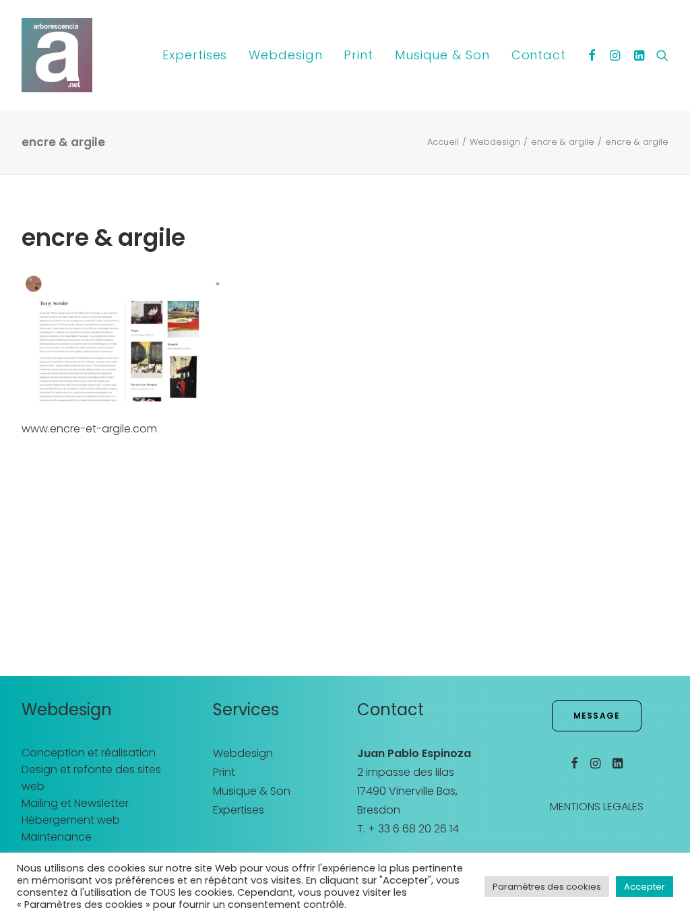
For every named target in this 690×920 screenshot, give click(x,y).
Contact (538, 54)
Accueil (443, 141)
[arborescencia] (57, 55)
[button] (593, 55)
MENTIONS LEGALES (597, 806)
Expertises (194, 54)
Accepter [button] (644, 886)
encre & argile (562, 141)
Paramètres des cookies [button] (547, 886)
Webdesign (285, 54)
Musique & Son (442, 54)
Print (358, 54)
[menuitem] (195, 55)
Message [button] (596, 715)
